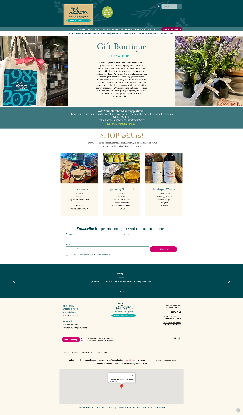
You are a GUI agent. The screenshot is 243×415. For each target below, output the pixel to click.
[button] (76, 33)
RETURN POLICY (85, 407)
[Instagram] (155, 6)
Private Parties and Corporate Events (93, 352)
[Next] (229, 281)
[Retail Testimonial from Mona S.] (123, 291)
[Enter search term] (179, 6)
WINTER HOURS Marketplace (70, 311)
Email (69, 244)
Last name (126, 234)
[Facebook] (158, 6)
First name (70, 234)
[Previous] (14, 281)
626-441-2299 (175, 316)
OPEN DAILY (68, 305)
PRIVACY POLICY (105, 407)
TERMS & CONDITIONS (129, 407)
